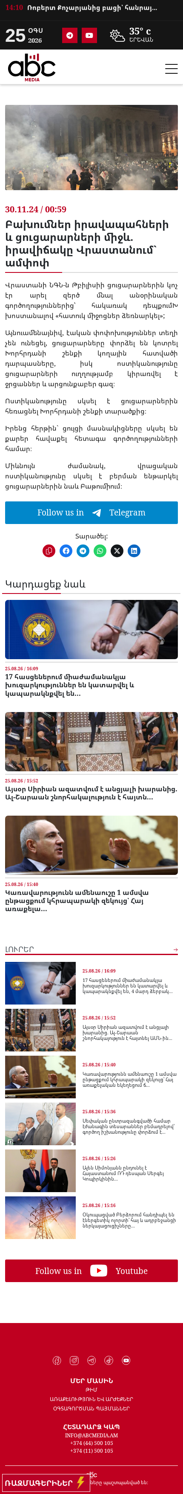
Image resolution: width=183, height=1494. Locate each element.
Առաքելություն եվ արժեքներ (91, 1399)
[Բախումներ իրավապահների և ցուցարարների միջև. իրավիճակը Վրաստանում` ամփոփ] (91, 154)
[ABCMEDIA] (32, 66)
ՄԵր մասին (91, 1380)
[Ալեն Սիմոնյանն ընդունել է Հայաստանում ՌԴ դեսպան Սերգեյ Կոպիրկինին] (40, 1170)
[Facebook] (57, 1360)
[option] (91, 12)
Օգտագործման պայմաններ (91, 1408)
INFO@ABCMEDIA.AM (91, 1435)
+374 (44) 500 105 (91, 1443)
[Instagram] (74, 1360)
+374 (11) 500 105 (91, 1450)
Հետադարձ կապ (91, 1426)
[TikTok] (108, 1360)
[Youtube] (89, 35)
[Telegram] (69, 35)
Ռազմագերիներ (41, 1483)
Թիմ (91, 1389)
